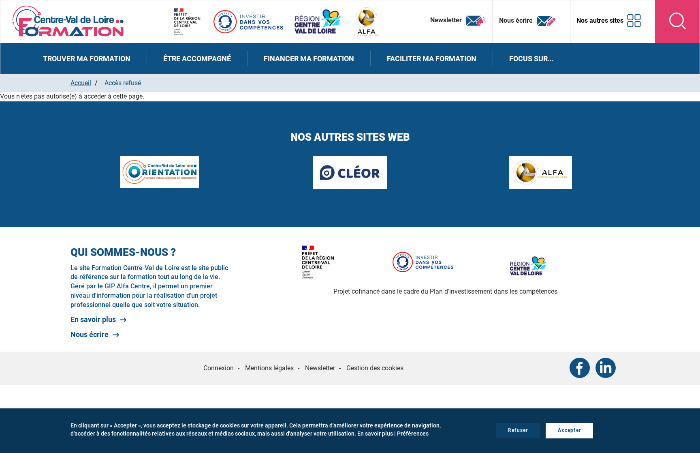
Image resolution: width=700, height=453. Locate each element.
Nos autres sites (599, 20)
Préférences (413, 433)
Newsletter (446, 20)
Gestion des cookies (374, 368)
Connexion (218, 368)
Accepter (569, 430)
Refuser (518, 430)
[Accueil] (68, 20)
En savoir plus (93, 319)
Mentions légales (269, 368)
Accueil (80, 83)
